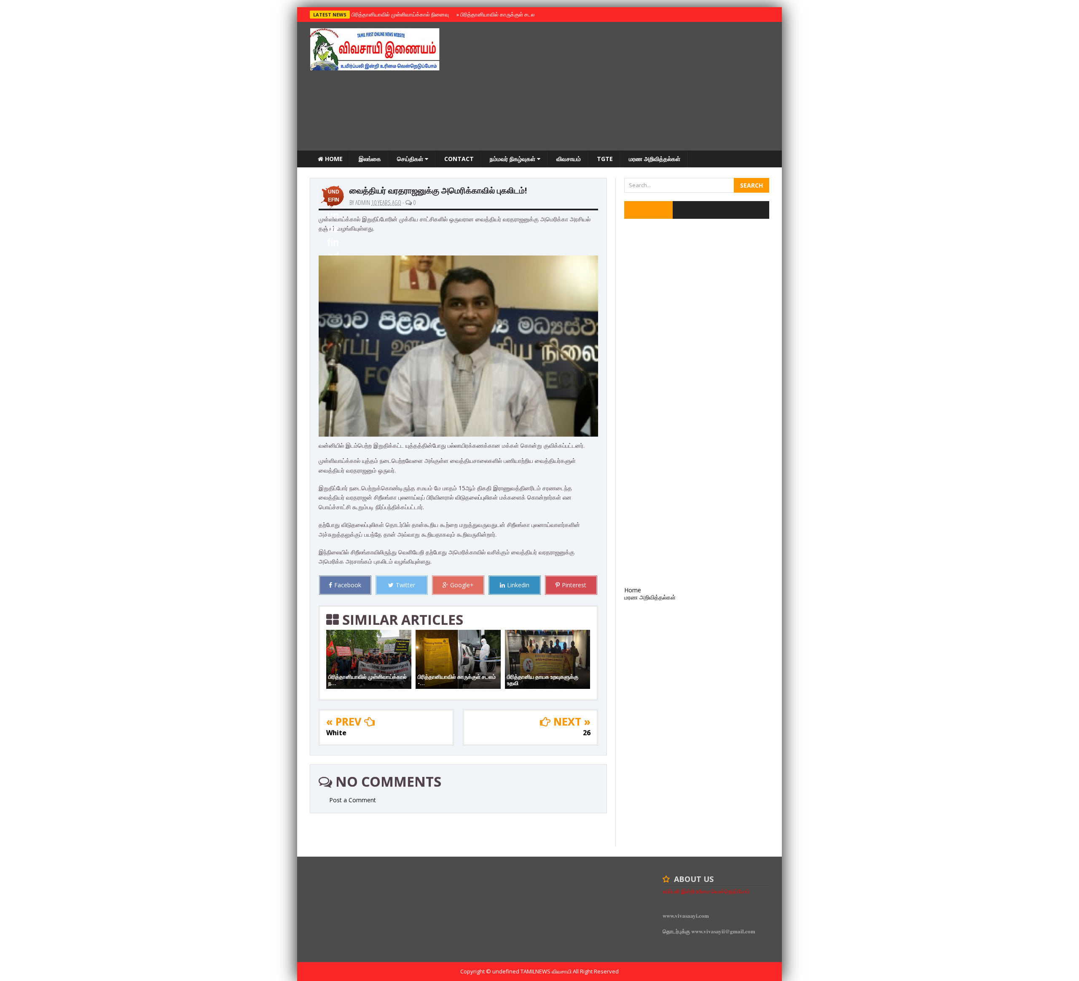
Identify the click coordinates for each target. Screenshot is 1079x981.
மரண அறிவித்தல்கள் (654, 159)
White (336, 732)
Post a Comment (352, 800)
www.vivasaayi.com (686, 915)
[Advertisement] (615, 87)
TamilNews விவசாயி (547, 971)
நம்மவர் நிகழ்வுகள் (513, 159)
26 (586, 732)
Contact (459, 159)
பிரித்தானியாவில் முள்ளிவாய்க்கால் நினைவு (399, 14)
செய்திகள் (411, 159)
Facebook (347, 585)
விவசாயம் (568, 159)
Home (333, 159)
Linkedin (518, 585)
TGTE (605, 159)
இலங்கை (370, 159)
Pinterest (574, 585)
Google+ (462, 585)
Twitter (405, 585)
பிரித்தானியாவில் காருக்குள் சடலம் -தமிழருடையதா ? (517, 14)
